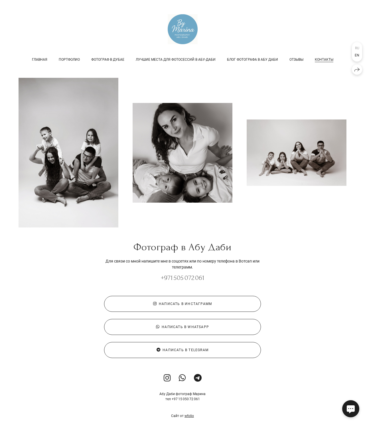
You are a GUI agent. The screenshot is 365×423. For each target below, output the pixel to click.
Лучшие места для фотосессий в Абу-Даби (176, 60)
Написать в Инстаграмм (185, 304)
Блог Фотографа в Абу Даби (252, 60)
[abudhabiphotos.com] (183, 29)
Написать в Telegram (185, 350)
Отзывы (296, 60)
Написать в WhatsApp (185, 327)
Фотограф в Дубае (107, 60)
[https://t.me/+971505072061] (198, 378)
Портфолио (69, 60)
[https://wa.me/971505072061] (182, 378)
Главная (39, 60)
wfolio (189, 416)
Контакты (324, 60)
